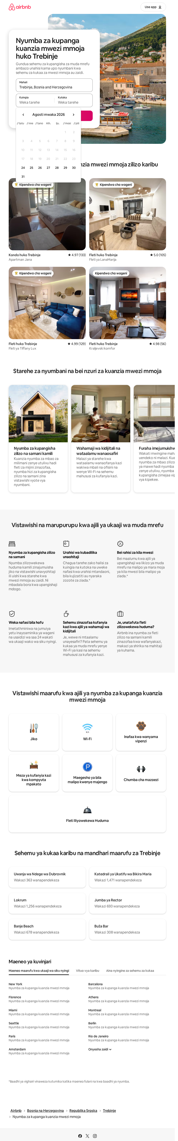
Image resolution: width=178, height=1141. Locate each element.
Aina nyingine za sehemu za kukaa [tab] (130, 971)
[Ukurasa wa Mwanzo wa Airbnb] (20, 7)
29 (65, 168)
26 (40, 168)
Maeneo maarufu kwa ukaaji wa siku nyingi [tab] (39, 971)
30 (74, 168)
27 (48, 168)
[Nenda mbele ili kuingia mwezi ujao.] (73, 114)
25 (31, 168)
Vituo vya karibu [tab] (87, 971)
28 (57, 168)
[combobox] (54, 87)
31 (23, 177)
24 (23, 168)
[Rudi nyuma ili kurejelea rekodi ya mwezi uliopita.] (23, 114)
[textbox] (35, 102)
